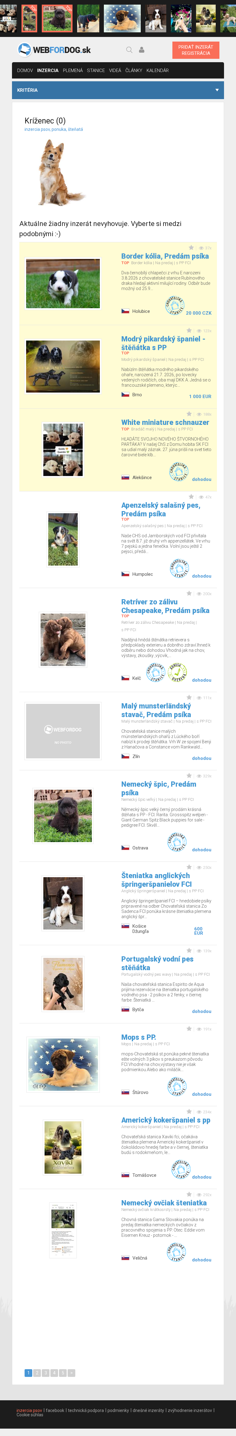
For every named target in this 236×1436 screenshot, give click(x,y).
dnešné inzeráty (148, 1410)
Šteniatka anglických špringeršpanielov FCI (156, 880)
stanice (96, 70)
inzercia (48, 70)
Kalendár (158, 70)
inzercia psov (29, 1410)
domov (25, 70)
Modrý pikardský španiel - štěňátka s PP (163, 343)
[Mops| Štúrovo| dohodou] (122, 18)
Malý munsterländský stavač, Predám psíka (156, 710)
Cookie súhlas (30, 1414)
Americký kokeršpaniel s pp (165, 1120)
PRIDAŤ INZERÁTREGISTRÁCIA (196, 50)
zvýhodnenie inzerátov (190, 1410)
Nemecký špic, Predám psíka (158, 788)
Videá (115, 70)
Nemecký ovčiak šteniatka (164, 1203)
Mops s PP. (138, 1037)
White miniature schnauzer (165, 422)
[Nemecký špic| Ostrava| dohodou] (57, 18)
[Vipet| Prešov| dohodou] (181, 18)
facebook (55, 1410)
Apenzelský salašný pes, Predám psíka (160, 509)
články (133, 70)
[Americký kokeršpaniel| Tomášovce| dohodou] (206, 18)
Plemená (73, 70)
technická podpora (86, 1410)
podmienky (118, 1410)
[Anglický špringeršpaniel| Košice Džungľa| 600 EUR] (155, 18)
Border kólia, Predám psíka (165, 256)
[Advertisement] (171, 165)
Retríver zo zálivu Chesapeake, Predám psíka (165, 606)
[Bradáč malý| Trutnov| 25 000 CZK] (29, 18)
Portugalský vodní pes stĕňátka (157, 963)
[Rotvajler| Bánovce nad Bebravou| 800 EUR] (88, 18)
